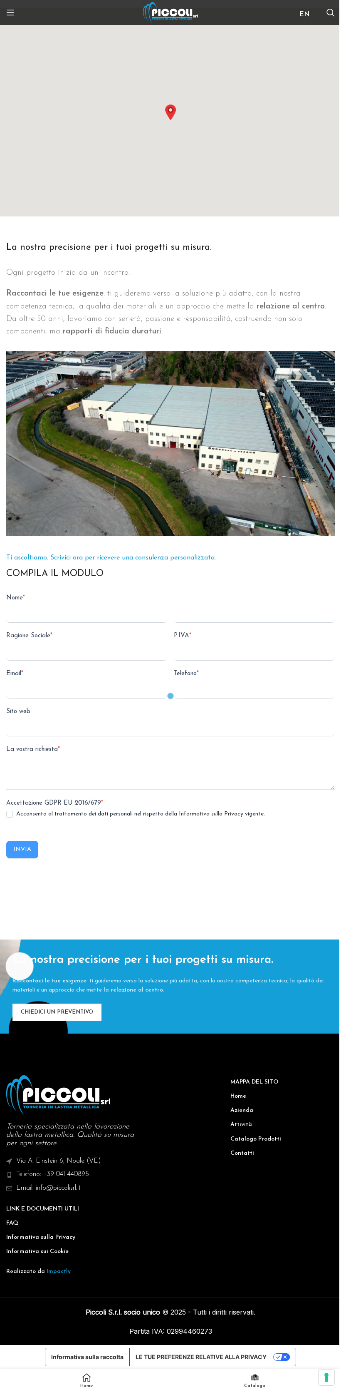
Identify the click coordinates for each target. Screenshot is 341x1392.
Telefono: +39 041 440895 (52, 1174)
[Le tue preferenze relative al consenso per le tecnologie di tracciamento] (326, 1377)
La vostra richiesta (33, 749)
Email (14, 674)
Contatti (242, 1153)
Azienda (241, 1110)
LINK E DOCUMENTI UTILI (42, 1209)
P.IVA (182, 636)
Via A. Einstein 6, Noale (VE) (58, 1161)
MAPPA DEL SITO (254, 1082)
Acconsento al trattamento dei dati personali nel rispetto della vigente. (140, 814)
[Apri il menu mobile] (10, 12)
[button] (170, 112)
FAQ (12, 1223)
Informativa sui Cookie (37, 1251)
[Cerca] (330, 12)
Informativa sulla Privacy (211, 814)
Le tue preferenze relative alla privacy (201, 1356)
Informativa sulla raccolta (87, 1356)
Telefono (186, 674)
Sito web (18, 711)
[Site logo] (170, 12)
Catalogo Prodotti (255, 1139)
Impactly (59, 1271)
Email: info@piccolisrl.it (48, 1188)
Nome (15, 598)
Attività (241, 1124)
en (304, 14)
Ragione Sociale (29, 636)
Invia (22, 849)
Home (238, 1096)
